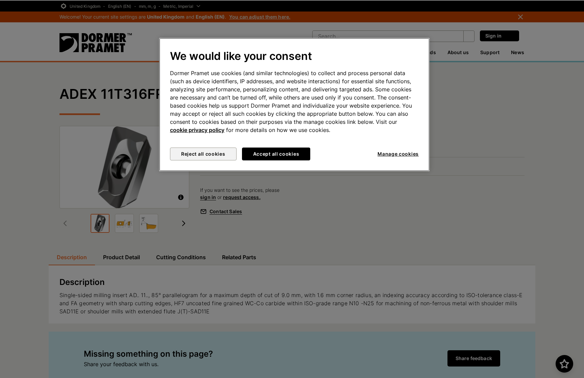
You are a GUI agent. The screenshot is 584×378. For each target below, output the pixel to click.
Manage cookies (398, 154)
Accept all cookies (276, 154)
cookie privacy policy (197, 130)
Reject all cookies (203, 154)
